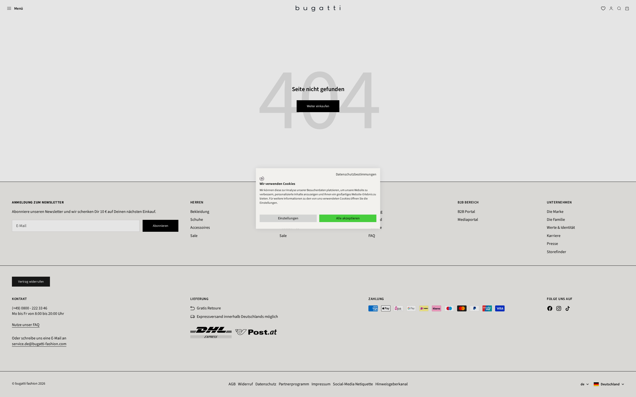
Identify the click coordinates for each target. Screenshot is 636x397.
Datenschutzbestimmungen (356, 174)
